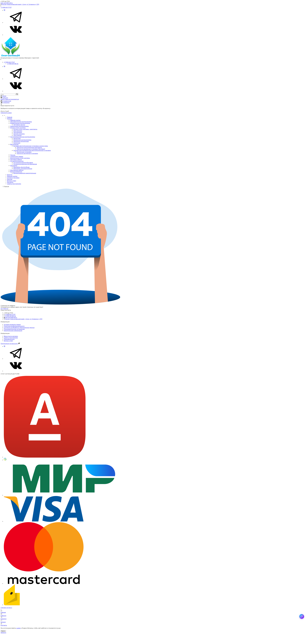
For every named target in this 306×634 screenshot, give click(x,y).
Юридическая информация (13, 330)
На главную (4, 308)
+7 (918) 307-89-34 (12, 63)
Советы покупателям (14, 184)
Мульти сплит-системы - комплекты (25, 129)
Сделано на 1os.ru (6, 607)
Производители (9, 339)
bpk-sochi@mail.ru (7, 3)
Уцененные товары (16, 156)
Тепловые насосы (19, 124)
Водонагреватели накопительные (24, 173)
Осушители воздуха (16, 161)
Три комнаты (17, 132)
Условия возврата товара (12, 324)
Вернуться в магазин (11, 336)
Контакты (10, 182)
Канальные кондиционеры (22, 140)
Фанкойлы (13, 165)
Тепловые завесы (16, 159)
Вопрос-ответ (11, 181)
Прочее (12, 155)
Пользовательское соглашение (14, 329)
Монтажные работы (16, 170)
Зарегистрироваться (12, 99)
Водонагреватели (16, 171)
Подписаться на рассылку (9, 343)
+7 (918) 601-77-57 (6, 7)
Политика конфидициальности (14, 326)
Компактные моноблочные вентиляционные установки (32, 150)
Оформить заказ (6, 113)
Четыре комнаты (19, 134)
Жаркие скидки (15, 120)
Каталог (9, 118)
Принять (3, 631)
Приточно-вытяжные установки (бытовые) (31, 149)
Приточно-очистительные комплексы (29, 147)
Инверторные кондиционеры (20, 123)
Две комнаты (17, 131)
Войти (3, 99)
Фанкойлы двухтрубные (21, 167)
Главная (9, 117)
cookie (18, 628)
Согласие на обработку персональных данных (19, 327)
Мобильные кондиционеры (19, 126)
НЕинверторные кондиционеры (21, 121)
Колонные (16, 143)
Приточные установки (24, 152)
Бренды (9, 174)
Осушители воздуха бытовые (23, 162)
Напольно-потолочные (21, 141)
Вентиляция (14, 144)
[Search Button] (17, 94)
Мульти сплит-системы (18, 128)
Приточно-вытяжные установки (27, 153)
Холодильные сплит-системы (20, 158)
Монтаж (9, 179)
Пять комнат (17, 135)
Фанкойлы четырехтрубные (22, 168)
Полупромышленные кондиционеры (22, 137)
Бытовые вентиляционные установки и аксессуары (30, 146)
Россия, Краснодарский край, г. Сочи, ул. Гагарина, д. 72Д (20, 4)
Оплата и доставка (13, 177)
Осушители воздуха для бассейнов (25, 164)
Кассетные (17, 138)
